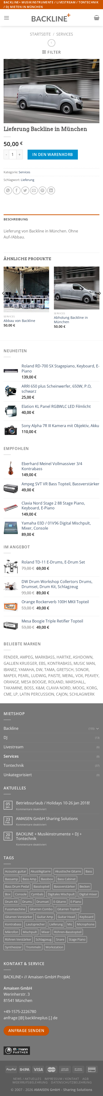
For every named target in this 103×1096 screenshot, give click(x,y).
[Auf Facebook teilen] (17, 190)
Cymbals (37, 894)
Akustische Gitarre (68, 871)
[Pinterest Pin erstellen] (42, 190)
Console (21, 894)
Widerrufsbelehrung (30, 1082)
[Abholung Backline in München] (76, 288)
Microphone (85, 924)
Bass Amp (29, 879)
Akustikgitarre (41, 871)
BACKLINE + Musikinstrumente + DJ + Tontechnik (49, 836)
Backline (11, 728)
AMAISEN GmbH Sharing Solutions (47, 818)
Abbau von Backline (19, 321)
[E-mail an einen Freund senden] (34, 190)
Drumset (42, 901)
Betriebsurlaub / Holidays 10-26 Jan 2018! (53, 803)
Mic (69, 924)
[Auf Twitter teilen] (25, 190)
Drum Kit (11, 901)
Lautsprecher (35, 924)
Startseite (40, 34)
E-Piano (75, 901)
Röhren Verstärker (18, 939)
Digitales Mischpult (61, 894)
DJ (5, 737)
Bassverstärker (64, 886)
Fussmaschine (15, 909)
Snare (60, 939)
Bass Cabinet (66, 879)
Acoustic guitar (15, 871)
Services (64, 34)
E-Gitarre (59, 901)
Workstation (54, 947)
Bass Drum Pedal (17, 886)
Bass (89, 871)
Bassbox (47, 879)
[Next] (99, 303)
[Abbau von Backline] (26, 289)
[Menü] (6, 18)
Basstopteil (41, 886)
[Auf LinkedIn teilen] (51, 190)
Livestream (13, 747)
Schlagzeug (44, 939)
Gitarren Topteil (68, 909)
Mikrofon (11, 932)
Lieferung (27, 180)
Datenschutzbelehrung (71, 1082)
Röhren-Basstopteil (67, 932)
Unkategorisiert (18, 774)
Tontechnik (14, 765)
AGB (85, 1079)
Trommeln (33, 947)
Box (8, 894)
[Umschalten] (97, 728)
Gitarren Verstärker (18, 917)
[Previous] (3, 303)
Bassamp (11, 879)
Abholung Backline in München (71, 319)
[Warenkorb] (96, 17)
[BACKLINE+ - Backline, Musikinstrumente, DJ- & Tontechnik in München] (51, 17)
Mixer (45, 932)
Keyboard (86, 917)
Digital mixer (88, 894)
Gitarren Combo (41, 909)
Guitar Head (66, 917)
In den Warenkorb (52, 154)
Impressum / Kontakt (62, 1079)
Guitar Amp (45, 917)
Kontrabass (13, 924)
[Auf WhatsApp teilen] (8, 190)
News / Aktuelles (27, 1079)
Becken (85, 886)
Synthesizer (13, 947)
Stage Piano (77, 939)
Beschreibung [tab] (16, 219)
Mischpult (30, 932)
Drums (27, 901)
